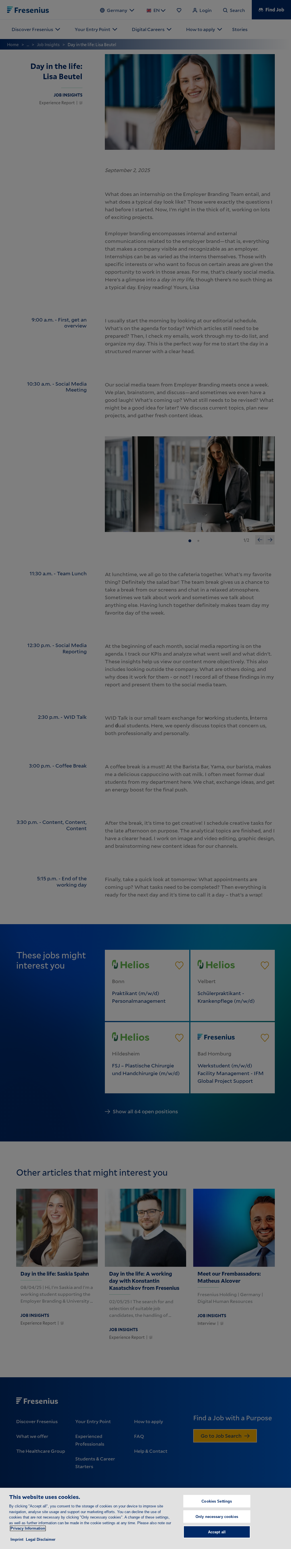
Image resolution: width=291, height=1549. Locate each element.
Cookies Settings (216, 1501)
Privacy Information (28, 1528)
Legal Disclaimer (40, 1539)
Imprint (17, 1539)
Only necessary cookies (217, 1517)
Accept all (217, 1532)
